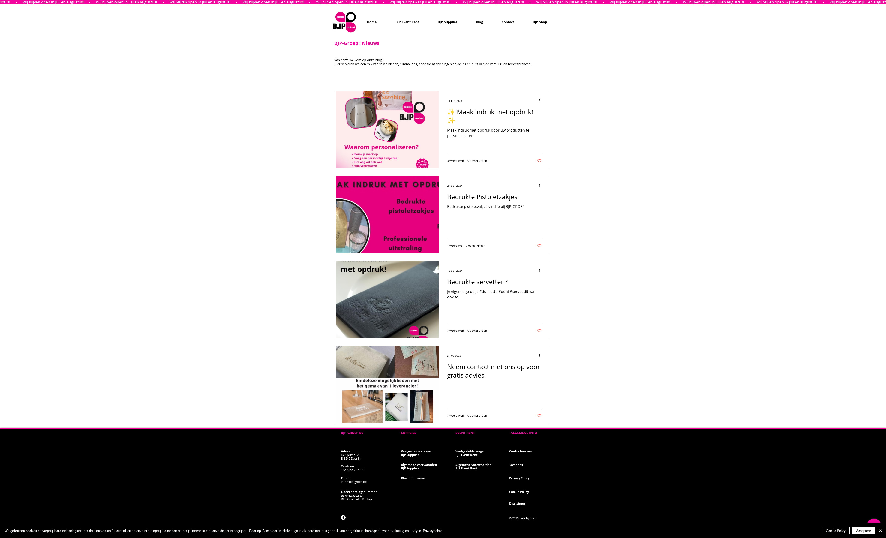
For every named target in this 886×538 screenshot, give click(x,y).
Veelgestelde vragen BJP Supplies (416, 453)
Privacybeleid (432, 530)
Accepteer (863, 530)
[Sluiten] (880, 530)
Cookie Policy (836, 530)
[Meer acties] (541, 100)
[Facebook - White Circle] (343, 517)
